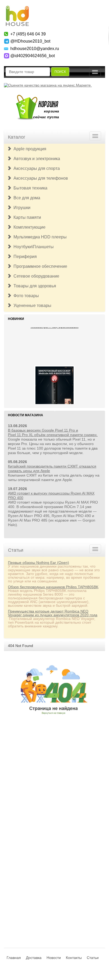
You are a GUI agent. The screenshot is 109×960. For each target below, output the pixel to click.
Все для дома (25, 198)
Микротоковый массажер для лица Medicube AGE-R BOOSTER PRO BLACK (55, 392)
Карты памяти (26, 217)
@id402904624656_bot (32, 55)
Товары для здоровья (33, 286)
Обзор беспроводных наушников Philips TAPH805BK (53, 587)
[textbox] (28, 71)
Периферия (24, 256)
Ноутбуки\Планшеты (32, 246)
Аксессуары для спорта (35, 168)
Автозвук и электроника (35, 158)
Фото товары (25, 295)
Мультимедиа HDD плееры (39, 237)
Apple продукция (28, 149)
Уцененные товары (31, 305)
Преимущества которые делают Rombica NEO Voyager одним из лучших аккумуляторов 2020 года (52, 613)
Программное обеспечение (39, 266)
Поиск (60, 72)
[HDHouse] (17, 8)
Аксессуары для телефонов (39, 178)
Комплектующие (28, 227)
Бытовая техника (29, 188)
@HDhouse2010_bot (30, 41)
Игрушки (20, 207)
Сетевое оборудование (35, 276)
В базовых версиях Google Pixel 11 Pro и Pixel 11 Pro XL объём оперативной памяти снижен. (53, 432)
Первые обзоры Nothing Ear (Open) (38, 562)
